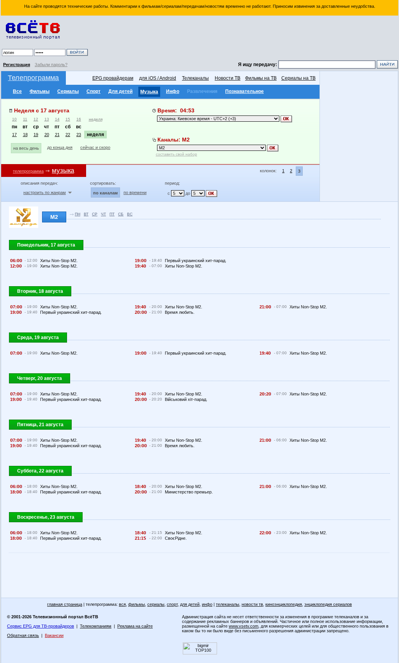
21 (57, 134)
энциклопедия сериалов (328, 604)
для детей (190, 604)
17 (14, 134)
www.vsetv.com (243, 626)
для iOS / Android (157, 78)
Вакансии (54, 635)
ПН (77, 214)
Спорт (94, 91)
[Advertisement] (244, 38)
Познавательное (244, 91)
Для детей (120, 91)
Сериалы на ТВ (298, 78)
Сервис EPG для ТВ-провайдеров (40, 626)
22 (67, 134)
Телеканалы (195, 78)
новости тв (252, 604)
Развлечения (202, 91)
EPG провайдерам (112, 78)
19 (36, 134)
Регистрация (16, 64)
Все (17, 91)
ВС (129, 214)
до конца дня (59, 147)
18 (25, 134)
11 (25, 119)
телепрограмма (28, 171)
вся (122, 604)
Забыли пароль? (51, 64)
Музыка (149, 91)
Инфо (172, 91)
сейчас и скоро (95, 147)
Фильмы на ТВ (261, 78)
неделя (95, 119)
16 (78, 119)
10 (14, 119)
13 (46, 119)
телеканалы (227, 604)
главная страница (64, 604)
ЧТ (103, 214)
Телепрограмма (33, 78)
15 (67, 119)
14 (57, 119)
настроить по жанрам (44, 192)
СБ (121, 214)
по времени (135, 192)
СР (94, 214)
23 (78, 134)
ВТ (86, 214)
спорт (172, 604)
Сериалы (68, 91)
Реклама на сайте (135, 626)
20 (46, 134)
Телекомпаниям (95, 626)
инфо (207, 604)
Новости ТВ (227, 78)
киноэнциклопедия (283, 604)
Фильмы (39, 91)
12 (36, 119)
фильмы (136, 604)
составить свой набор (176, 154)
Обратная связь (23, 635)
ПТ (112, 214)
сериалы (155, 604)
